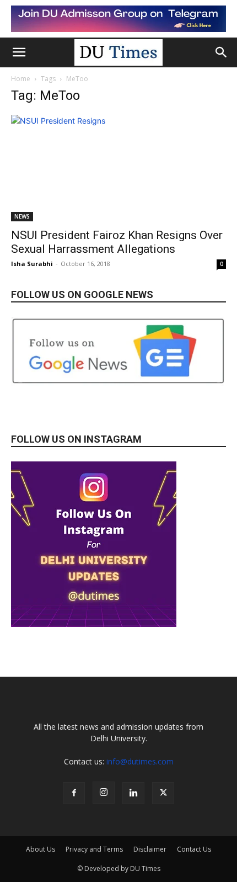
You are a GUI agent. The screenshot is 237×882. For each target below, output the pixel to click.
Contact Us (194, 849)
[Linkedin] (133, 793)
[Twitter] (163, 793)
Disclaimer (149, 849)
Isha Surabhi (32, 263)
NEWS (22, 216)
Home (20, 78)
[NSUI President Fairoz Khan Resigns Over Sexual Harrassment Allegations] (118, 168)
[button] (18, 52)
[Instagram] (104, 793)
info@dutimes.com (140, 761)
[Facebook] (74, 793)
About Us (40, 849)
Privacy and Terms (94, 849)
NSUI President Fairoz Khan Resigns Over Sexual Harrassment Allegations (117, 242)
